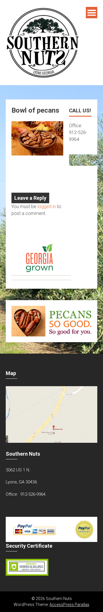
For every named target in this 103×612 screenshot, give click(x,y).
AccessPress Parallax (69, 604)
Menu (91, 12)
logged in (46, 206)
